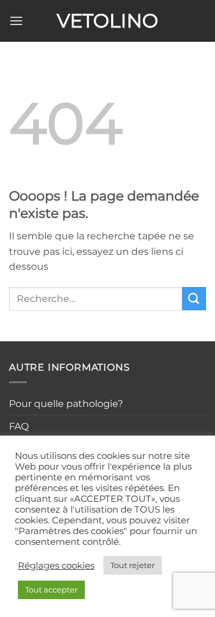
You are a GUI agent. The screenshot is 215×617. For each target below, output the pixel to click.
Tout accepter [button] (51, 589)
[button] (16, 20)
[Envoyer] (194, 298)
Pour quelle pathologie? (66, 403)
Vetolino (107, 20)
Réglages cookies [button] (56, 565)
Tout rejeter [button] (132, 565)
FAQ (19, 426)
